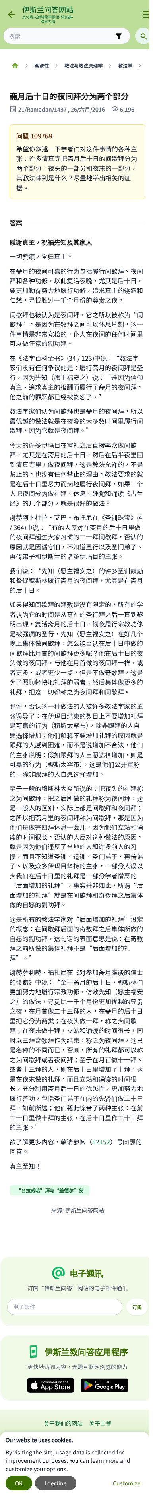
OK (19, 1483)
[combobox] (61, 36)
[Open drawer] (146, 14)
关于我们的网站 (63, 1423)
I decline (56, 1483)
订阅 (137, 1307)
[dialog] (74, 1464)
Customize (127, 1483)
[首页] (14, 65)
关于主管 (100, 1423)
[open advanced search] (118, 36)
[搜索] (143, 36)
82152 (101, 1141)
